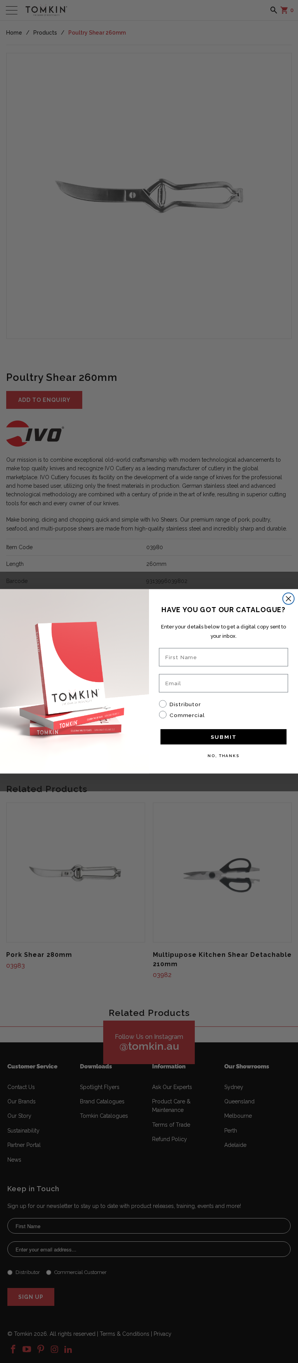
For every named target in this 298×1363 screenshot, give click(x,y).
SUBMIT (224, 737)
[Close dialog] (289, 599)
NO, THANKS (223, 756)
